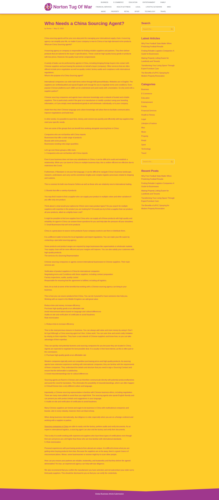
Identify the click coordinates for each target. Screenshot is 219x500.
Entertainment (149, 2)
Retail (126, 11)
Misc (169, 7)
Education (133, 2)
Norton (49, 28)
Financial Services (103, 7)
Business (104, 2)
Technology (150, 11)
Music (103, 11)
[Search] (172, 29)
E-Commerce (118, 2)
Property (115, 11)
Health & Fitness (123, 7)
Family (163, 2)
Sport (137, 11)
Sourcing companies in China (56, 426)
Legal (138, 7)
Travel (163, 11)
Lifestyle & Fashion (154, 7)
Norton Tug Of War (72, 7)
